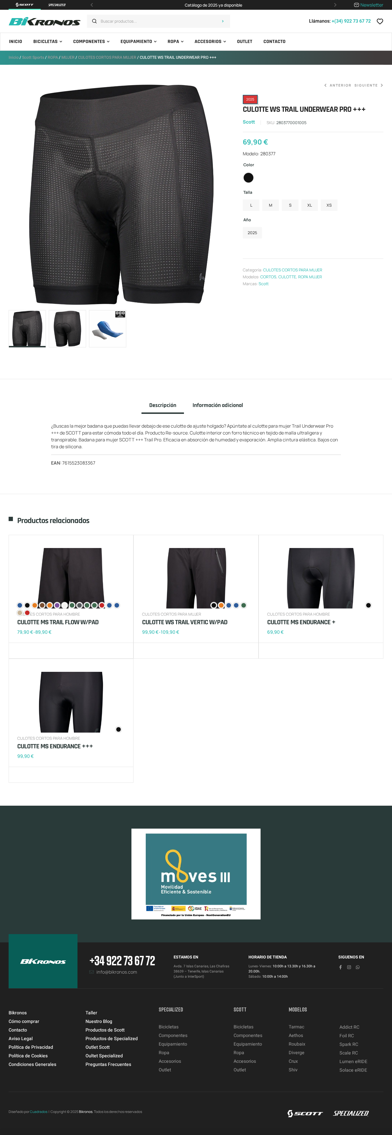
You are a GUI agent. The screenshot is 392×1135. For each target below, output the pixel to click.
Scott (249, 122)
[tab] (162, 408)
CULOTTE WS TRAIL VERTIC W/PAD (184, 622)
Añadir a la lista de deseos (23, 650)
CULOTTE (287, 276)
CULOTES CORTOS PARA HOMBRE (298, 614)
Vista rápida (40, 650)
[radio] (248, 177)
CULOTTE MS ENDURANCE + (301, 622)
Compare (31, 650)
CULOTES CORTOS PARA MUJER (107, 57)
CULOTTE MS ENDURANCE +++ (55, 746)
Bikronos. (86, 1111)
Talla (247, 192)
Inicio (14, 57)
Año (247, 219)
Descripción (162, 405)
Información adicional (218, 405)
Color (248, 164)
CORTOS (268, 276)
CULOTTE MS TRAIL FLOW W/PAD (57, 622)
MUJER (68, 57)
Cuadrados (38, 1111)
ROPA (53, 57)
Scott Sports (33, 57)
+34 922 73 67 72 (122, 960)
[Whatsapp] (358, 967)
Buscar (223, 21)
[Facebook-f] (340, 967)
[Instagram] (349, 967)
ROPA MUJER (310, 276)
